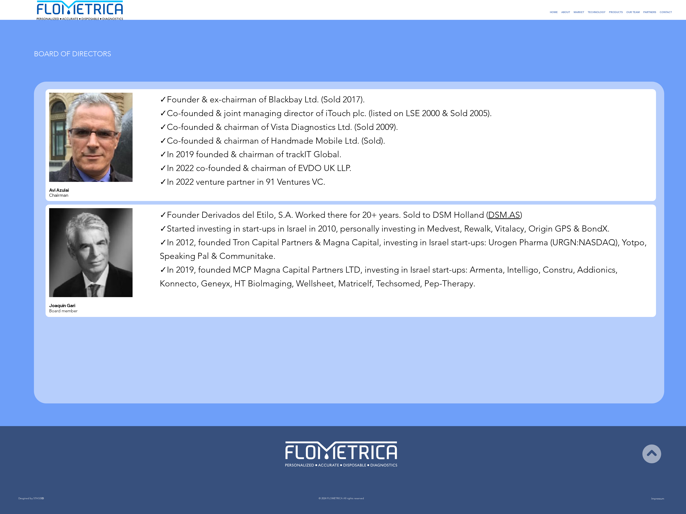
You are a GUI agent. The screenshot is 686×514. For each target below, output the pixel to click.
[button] (616, 12)
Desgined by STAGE (31, 498)
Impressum (657, 498)
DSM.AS (504, 215)
